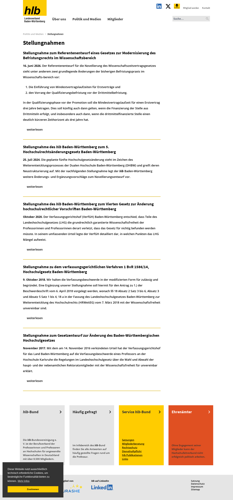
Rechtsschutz (129, 447)
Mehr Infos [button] (23, 481)
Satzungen (128, 439)
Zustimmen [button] (33, 489)
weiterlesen (35, 129)
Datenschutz (198, 483)
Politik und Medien (86, 19)
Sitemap (195, 489)
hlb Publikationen (132, 455)
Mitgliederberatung (133, 443)
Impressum (197, 486)
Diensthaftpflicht (132, 451)
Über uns (59, 19)
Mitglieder (115, 19)
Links (125, 458)
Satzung (195, 480)
